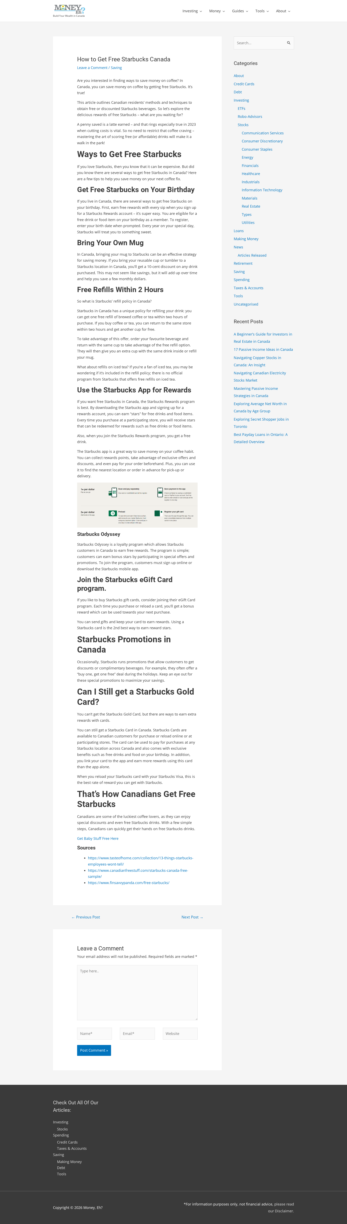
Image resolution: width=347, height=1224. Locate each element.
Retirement (243, 263)
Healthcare (251, 173)
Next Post (192, 917)
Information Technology (262, 189)
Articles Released (252, 255)
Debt (238, 92)
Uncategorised (246, 304)
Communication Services (263, 133)
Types (247, 214)
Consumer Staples (257, 149)
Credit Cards (244, 83)
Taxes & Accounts (248, 287)
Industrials (251, 181)
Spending (242, 279)
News (238, 247)
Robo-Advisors (250, 116)
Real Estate (251, 206)
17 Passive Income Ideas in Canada (263, 349)
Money (215, 10)
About (281, 10)
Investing (190, 10)
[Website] (180, 1034)
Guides (238, 10)
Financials (250, 165)
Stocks (243, 124)
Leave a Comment (92, 67)
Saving (116, 67)
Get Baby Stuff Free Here (97, 838)
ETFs (241, 108)
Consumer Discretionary (262, 141)
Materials (249, 198)
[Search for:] (264, 42)
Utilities (248, 222)
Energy (247, 157)
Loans (239, 230)
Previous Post (85, 917)
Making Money (246, 238)
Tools (260, 10)
